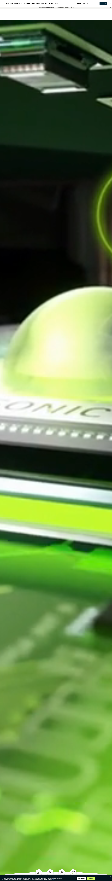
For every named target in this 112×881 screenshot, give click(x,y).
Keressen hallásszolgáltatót (45, 7)
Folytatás (103, 3)
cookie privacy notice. (48, 879)
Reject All (91, 878)
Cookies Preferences (81, 878)
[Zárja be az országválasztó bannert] (110, 3)
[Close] (110, 7)
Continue (109, 876)
